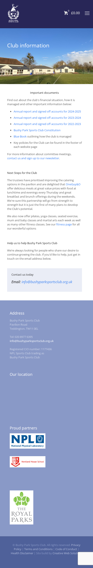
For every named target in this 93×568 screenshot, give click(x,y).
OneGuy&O (73, 184)
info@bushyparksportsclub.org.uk (47, 281)
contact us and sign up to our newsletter (33, 158)
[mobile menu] (87, 13)
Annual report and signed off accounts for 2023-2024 (47, 118)
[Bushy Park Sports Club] (13, 13)
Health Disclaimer (22, 553)
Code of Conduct (66, 549)
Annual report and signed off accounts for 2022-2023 (47, 124)
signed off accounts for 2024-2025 (59, 111)
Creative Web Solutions (67, 553)
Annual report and (26, 111)
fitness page (64, 224)
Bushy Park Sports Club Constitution (37, 130)
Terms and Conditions (38, 549)
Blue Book (20, 136)
